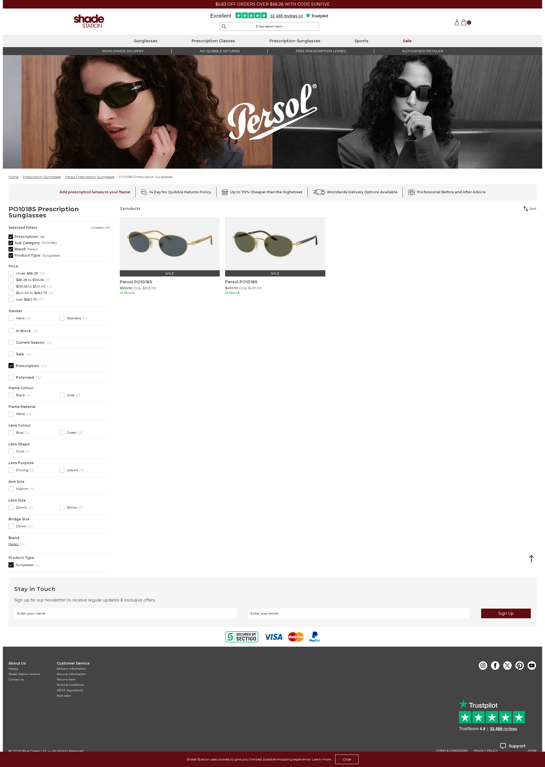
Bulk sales (64, 695)
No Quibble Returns (220, 51)
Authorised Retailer (422, 51)
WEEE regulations (70, 690)
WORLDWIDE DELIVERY (123, 51)
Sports (361, 40)
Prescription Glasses (213, 40)
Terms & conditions (452, 750)
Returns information (71, 674)
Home (13, 177)
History (13, 668)
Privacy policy (485, 750)
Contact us (16, 679)
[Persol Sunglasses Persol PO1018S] (170, 243)
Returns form (66, 679)
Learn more (321, 759)
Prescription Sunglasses (294, 40)
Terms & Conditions (70, 685)
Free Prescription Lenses (321, 51)
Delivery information (71, 668)
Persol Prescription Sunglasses (89, 177)
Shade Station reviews (24, 674)
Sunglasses (146, 40)
